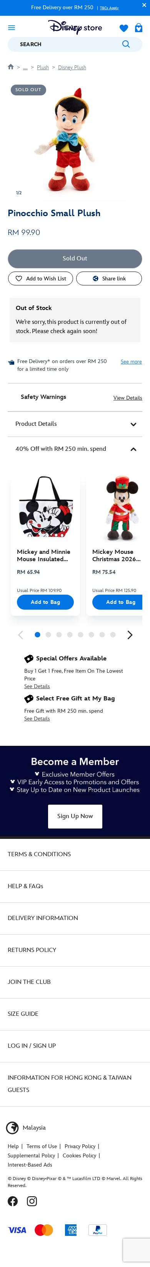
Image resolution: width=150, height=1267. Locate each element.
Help (13, 1146)
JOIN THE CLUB (29, 982)
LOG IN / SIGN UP (32, 1046)
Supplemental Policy (31, 1155)
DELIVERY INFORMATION (43, 918)
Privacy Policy (80, 1146)
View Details (127, 398)
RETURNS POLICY (32, 950)
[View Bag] (138, 28)
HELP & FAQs (25, 886)
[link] (20, 635)
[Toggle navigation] (11, 27)
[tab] (75, 424)
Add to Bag (45, 602)
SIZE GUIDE (23, 1014)
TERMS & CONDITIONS (39, 854)
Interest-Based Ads (30, 1165)
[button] (142, 5)
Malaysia (33, 1128)
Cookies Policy (79, 1155)
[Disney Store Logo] (75, 27)
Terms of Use (42, 1146)
